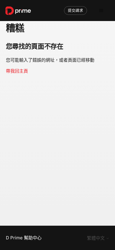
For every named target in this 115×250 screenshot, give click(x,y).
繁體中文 (96, 238)
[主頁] (18, 10)
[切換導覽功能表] (101, 10)
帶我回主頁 (17, 71)
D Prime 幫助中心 (24, 238)
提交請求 (75, 10)
